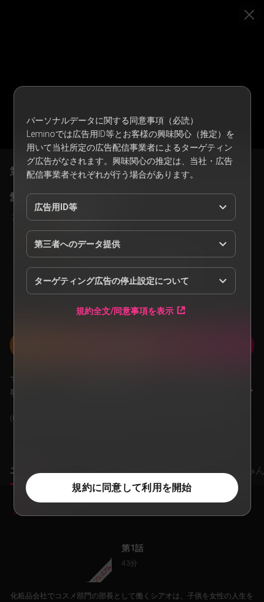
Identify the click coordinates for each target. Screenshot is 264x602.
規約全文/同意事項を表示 (125, 310)
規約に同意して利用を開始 (132, 487)
